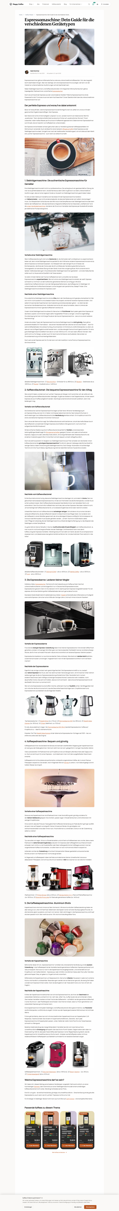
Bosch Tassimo (74, 1072)
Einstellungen (28, 1207)
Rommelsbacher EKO (65, 721)
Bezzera (79, 382)
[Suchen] (89, 4)
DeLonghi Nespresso (49, 1072)
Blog (65, 4)
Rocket (36, 384)
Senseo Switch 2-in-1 (66, 895)
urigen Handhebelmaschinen (36, 206)
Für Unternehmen (75, 4)
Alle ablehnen (78, 1207)
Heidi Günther (34, 71)
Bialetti (63, 595)
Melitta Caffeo (74, 572)
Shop (30, 4)
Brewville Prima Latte (42, 897)
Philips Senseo (41, 895)
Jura (28, 574)
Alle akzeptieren (90, 1207)
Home (20, 15)
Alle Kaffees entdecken (58, 1152)
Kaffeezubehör (56, 4)
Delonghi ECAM (51, 572)
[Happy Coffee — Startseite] (17, 4)
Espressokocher (57, 91)
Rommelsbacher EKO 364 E (56, 727)
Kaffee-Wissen (29, 15)
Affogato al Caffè (67, 129)
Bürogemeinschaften (53, 432)
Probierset (45, 4)
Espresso (37, 1086)
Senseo (66, 763)
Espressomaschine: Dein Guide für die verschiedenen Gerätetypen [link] (53, 15)
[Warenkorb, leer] (97, 4)
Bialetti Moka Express (43, 733)
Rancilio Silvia (51, 382)
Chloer (43, 723)
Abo (38, 4)
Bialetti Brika (44, 721)
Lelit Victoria (70, 1099)
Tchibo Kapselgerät (33, 1074)
